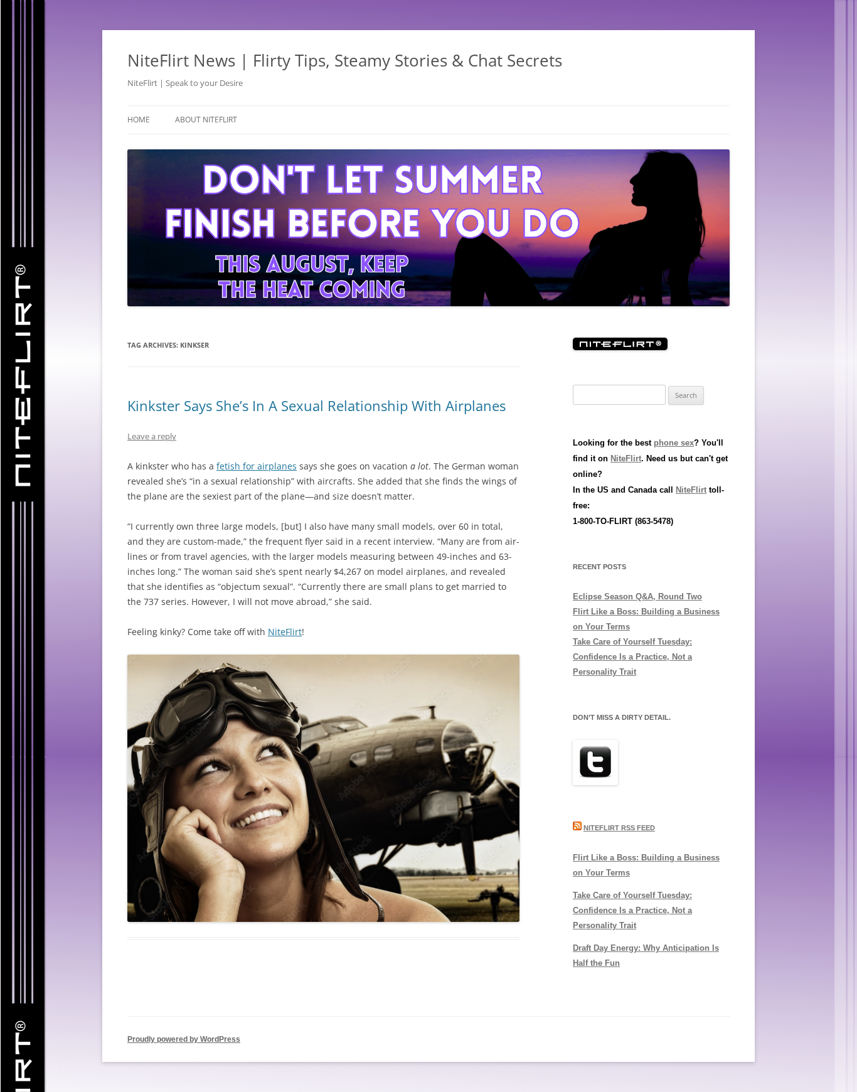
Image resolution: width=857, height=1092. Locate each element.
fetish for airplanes (256, 466)
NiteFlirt (285, 632)
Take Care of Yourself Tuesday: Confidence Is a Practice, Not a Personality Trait (632, 657)
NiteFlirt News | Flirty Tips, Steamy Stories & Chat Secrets (344, 60)
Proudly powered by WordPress (183, 1039)
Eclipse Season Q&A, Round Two (637, 596)
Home (138, 119)
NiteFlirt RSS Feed (619, 828)
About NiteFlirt (206, 119)
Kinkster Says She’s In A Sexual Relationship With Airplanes (316, 405)
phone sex (674, 442)
